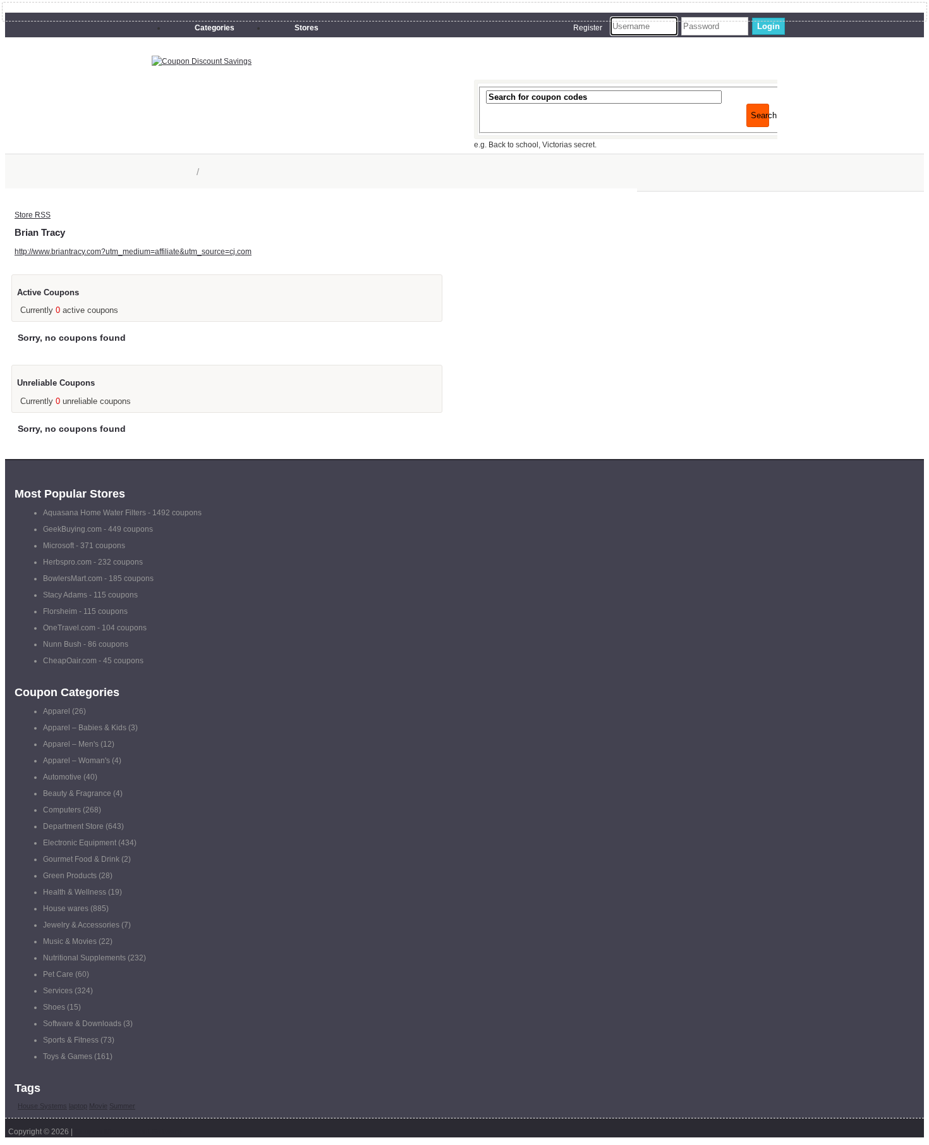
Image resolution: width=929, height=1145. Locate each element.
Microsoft (58, 545)
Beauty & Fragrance (77, 793)
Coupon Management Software (128, 1131)
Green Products (70, 875)
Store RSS (33, 215)
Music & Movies (70, 941)
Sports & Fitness (71, 1040)
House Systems (42, 1106)
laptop (78, 1106)
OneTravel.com (69, 627)
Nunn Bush (62, 644)
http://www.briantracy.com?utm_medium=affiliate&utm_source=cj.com (133, 251)
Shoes (54, 1007)
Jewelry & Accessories (81, 925)
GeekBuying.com (72, 529)
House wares (65, 908)
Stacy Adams (65, 595)
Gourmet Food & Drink (81, 859)
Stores (306, 27)
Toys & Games (67, 1056)
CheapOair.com (70, 660)
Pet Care (58, 974)
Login (768, 26)
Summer (122, 1106)
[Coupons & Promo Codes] (202, 61)
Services (58, 990)
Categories (214, 27)
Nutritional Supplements (84, 957)
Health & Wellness (74, 892)
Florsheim (60, 611)
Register (587, 27)
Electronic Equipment (79, 842)
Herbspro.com (67, 562)
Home (180, 172)
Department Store (73, 826)
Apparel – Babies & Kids (84, 727)
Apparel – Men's (71, 744)
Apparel (56, 711)
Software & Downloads (82, 1023)
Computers (62, 809)
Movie (98, 1106)
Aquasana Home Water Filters (94, 512)
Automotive (62, 777)
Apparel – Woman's (76, 760)
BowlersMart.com (72, 578)
